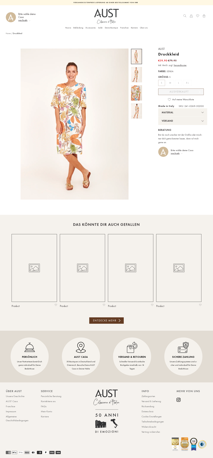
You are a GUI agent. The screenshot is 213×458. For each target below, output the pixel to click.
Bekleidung (78, 28)
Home (8, 33)
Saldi (100, 28)
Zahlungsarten (148, 396)
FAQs (44, 406)
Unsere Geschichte (15, 396)
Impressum (11, 411)
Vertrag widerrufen (151, 431)
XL (187, 83)
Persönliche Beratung (51, 396)
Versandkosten (180, 65)
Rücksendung (148, 406)
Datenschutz (148, 411)
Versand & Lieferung (151, 401)
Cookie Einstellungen (152, 416)
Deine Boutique (111, 28)
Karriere (134, 28)
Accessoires (90, 28)
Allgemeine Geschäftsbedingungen (17, 418)
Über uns (144, 28)
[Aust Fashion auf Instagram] (179, 400)
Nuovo (68, 28)
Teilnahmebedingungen (153, 421)
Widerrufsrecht (149, 426)
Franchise (124, 28)
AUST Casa (12, 401)
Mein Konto (46, 411)
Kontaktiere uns (48, 401)
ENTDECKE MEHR (104, 320)
